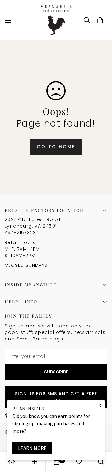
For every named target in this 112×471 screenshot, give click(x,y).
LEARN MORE (32, 448)
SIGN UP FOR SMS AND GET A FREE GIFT (56, 396)
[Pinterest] (7, 415)
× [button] (99, 405)
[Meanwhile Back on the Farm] (56, 20)
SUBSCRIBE (56, 372)
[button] (100, 20)
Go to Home (56, 147)
